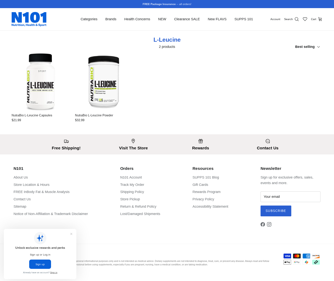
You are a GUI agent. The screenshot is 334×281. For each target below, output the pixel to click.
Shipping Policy (132, 192)
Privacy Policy (203, 199)
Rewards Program (207, 192)
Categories (89, 19)
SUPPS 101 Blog (206, 177)
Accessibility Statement (210, 206)
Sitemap (20, 206)
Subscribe (276, 210)
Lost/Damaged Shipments (140, 214)
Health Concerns (137, 19)
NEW (162, 19)
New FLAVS (217, 19)
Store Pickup (130, 199)
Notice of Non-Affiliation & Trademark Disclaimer (51, 214)
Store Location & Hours (31, 185)
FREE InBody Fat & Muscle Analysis (42, 192)
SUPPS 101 (243, 19)
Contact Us (22, 199)
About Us (21, 177)
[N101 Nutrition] (29, 19)
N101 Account (131, 177)
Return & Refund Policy (138, 206)
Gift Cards (200, 185)
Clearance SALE (187, 19)
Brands (110, 19)
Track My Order (132, 185)
